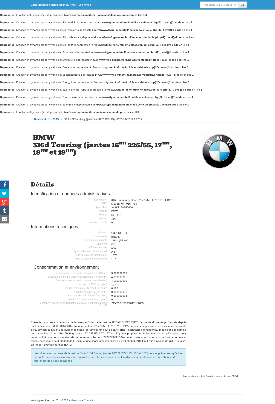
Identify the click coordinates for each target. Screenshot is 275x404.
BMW (54, 119)
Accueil (40, 119)
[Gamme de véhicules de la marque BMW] (220, 151)
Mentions (76, 400)
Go (243, 4)
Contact (88, 400)
